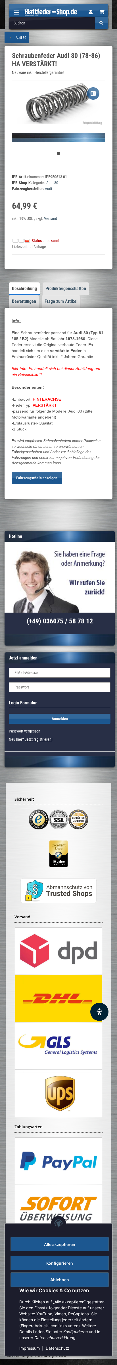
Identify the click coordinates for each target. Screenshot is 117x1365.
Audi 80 (52, 182)
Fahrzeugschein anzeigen (36, 478)
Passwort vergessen (24, 731)
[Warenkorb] (102, 12)
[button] (90, 12)
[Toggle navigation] (16, 10)
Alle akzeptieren (59, 1244)
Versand (50, 218)
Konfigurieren (59, 1263)
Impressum (29, 1348)
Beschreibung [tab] (24, 288)
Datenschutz (57, 1348)
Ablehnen (59, 1279)
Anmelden (60, 718)
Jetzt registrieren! (38, 739)
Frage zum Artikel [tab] (61, 301)
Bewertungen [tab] (24, 301)
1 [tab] (58, 153)
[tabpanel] (58, 111)
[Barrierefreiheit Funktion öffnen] (99, 1012)
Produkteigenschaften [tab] (65, 288)
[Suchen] (101, 23)
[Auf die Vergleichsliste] (93, 93)
